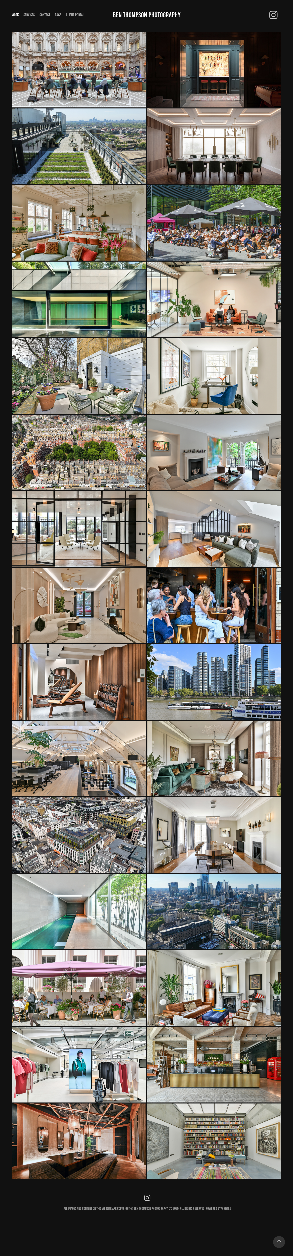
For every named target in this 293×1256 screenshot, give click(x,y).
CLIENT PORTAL (75, 15)
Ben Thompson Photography (146, 15)
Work (15, 15)
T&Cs (58, 15)
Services (29, 15)
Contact (44, 15)
